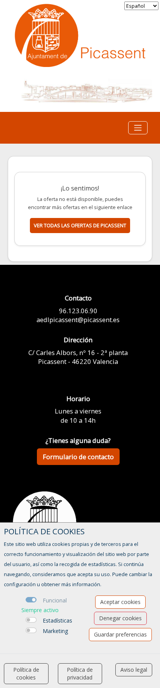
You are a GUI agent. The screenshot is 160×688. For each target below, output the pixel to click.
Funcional (55, 600)
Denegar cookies (120, 618)
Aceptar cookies (120, 602)
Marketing (55, 631)
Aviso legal (133, 669)
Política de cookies (26, 673)
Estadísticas (57, 620)
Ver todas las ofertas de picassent (80, 225)
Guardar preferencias (120, 634)
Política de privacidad (80, 673)
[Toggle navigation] (138, 127)
